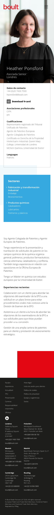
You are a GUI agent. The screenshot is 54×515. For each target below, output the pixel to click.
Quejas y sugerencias (31, 398)
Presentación (10, 398)
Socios (26, 401)
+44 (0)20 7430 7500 (17, 91)
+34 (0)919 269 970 (31, 464)
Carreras (8, 401)
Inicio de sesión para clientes (34, 386)
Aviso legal (27, 382)
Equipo (7, 382)
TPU (6, 394)
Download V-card (21, 101)
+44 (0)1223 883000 (12, 486)
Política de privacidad (31, 394)
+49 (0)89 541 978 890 (13, 461)
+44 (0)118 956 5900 (31, 486)
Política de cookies (30, 390)
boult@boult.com (11, 443)
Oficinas (8, 412)
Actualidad (9, 390)
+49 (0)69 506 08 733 (31, 434)
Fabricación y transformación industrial (23, 189)
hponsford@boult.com (17, 94)
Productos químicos (18, 202)
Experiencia (9, 386)
